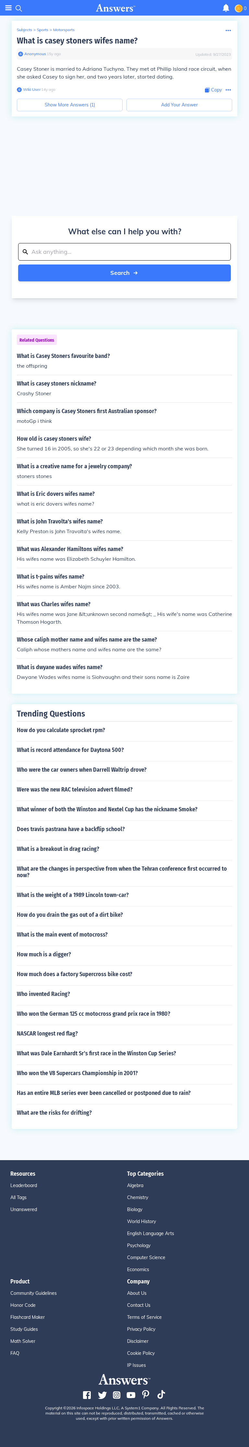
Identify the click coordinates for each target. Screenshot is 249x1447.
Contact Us (138, 1305)
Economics (138, 1269)
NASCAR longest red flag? (47, 1033)
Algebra (135, 1185)
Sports (42, 29)
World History (141, 1221)
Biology (134, 1209)
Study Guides (24, 1329)
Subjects (24, 29)
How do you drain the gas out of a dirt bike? (70, 914)
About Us (137, 1293)
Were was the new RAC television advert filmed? (75, 789)
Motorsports (64, 29)
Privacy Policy (141, 1329)
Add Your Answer (179, 105)
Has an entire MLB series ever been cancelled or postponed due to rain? (104, 1093)
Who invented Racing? (43, 994)
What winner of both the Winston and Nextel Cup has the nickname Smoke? (107, 809)
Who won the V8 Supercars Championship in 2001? (77, 1073)
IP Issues (136, 1365)
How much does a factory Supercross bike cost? (74, 974)
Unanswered (23, 1209)
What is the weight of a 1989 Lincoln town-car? (73, 895)
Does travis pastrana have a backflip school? (71, 829)
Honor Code (23, 1305)
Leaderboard (23, 1185)
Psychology (138, 1245)
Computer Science (146, 1257)
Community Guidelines (33, 1293)
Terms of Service (144, 1317)
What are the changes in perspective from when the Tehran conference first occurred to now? (122, 872)
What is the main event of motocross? (62, 934)
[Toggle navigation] (8, 8)
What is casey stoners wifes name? (77, 41)
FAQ (14, 1353)
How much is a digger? (44, 954)
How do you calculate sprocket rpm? (61, 730)
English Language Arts (150, 1233)
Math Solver (22, 1341)
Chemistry (137, 1197)
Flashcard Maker (27, 1317)
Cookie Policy (141, 1353)
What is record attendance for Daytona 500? (70, 750)
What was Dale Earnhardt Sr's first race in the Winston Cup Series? (96, 1053)
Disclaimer (137, 1341)
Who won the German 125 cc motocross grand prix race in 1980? (93, 1013)
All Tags (18, 1197)
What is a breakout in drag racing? (58, 848)
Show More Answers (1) (70, 105)
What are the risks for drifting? (54, 1112)
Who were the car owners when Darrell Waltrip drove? (82, 769)
